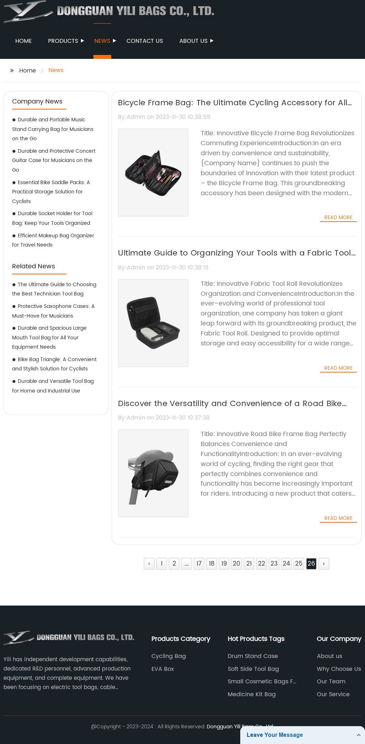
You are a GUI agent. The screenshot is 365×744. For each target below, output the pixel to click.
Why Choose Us (339, 669)
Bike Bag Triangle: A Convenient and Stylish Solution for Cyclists (54, 364)
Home (23, 41)
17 (199, 564)
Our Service (333, 694)
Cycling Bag (168, 656)
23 (274, 564)
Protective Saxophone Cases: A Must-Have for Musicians (53, 311)
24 (286, 564)
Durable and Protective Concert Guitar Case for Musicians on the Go (54, 160)
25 (299, 564)
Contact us (145, 41)
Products (63, 41)
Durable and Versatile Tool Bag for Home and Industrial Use (53, 386)
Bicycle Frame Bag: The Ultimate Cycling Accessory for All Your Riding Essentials (232, 109)
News (102, 41)
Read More (338, 218)
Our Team (331, 681)
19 (224, 564)
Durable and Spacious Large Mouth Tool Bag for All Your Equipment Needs (49, 337)
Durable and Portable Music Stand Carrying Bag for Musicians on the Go (52, 129)
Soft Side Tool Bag (253, 669)
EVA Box (162, 669)
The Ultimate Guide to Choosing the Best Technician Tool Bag (54, 289)
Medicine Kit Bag (252, 694)
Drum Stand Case (253, 656)
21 (249, 564)
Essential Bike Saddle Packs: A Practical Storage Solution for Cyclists (51, 192)
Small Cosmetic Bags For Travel (263, 681)
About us (193, 41)
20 (236, 564)
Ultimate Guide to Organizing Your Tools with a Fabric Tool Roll (234, 259)
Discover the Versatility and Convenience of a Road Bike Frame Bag (230, 410)
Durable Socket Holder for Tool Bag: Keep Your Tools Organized (52, 218)
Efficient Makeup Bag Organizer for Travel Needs (53, 240)
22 (261, 564)
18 (212, 564)
